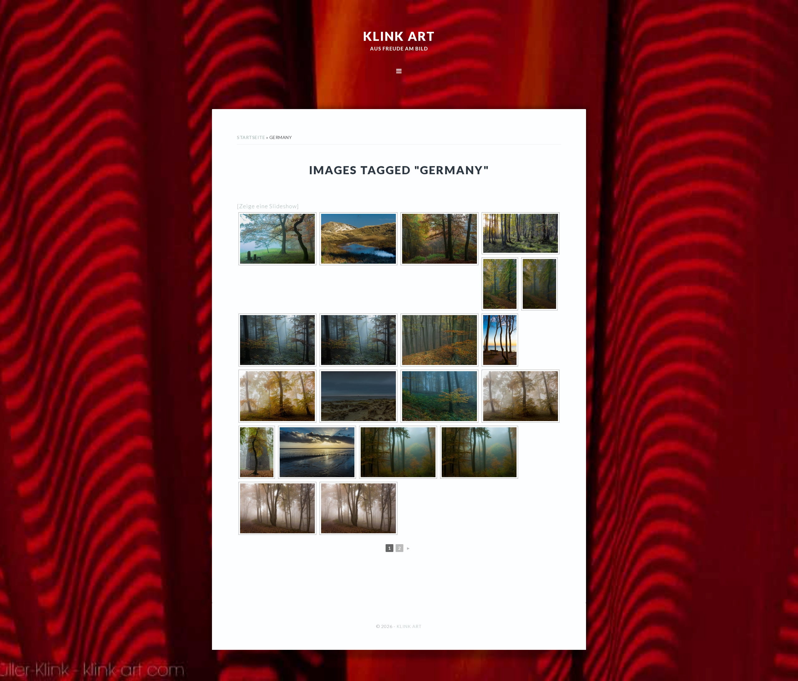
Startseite (251, 137)
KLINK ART (399, 35)
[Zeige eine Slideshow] (268, 206)
